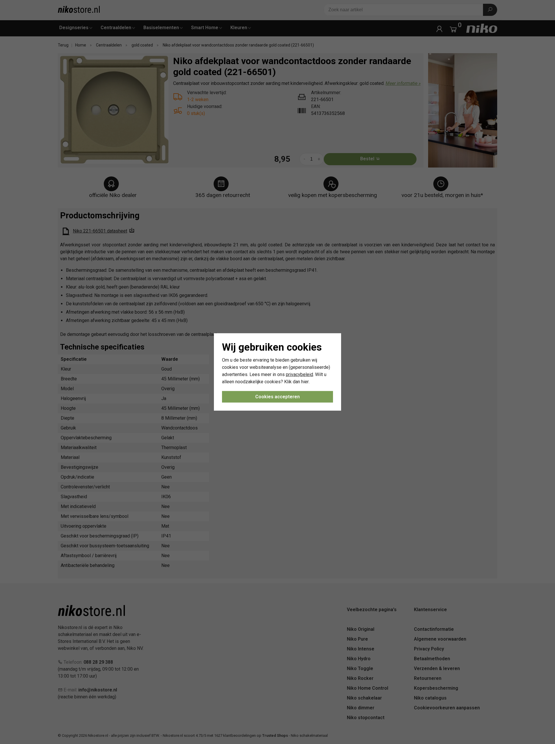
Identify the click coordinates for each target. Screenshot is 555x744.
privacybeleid (299, 374)
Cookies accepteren (277, 396)
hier (305, 381)
